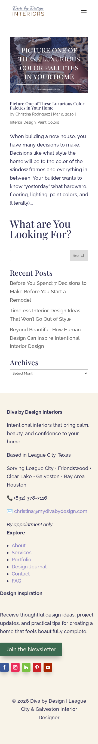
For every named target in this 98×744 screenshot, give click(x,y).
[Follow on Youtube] (48, 667)
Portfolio (21, 559)
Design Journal (29, 566)
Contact (21, 574)
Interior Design (23, 122)
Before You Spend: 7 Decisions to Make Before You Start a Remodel (48, 291)
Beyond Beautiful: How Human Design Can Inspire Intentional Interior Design (45, 338)
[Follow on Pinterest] (37, 667)
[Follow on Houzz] (26, 667)
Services (22, 552)
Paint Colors (48, 122)
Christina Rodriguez (33, 114)
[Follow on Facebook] (4, 667)
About (19, 545)
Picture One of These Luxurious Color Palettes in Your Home (47, 106)
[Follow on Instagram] (15, 667)
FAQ (16, 581)
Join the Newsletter (31, 649)
